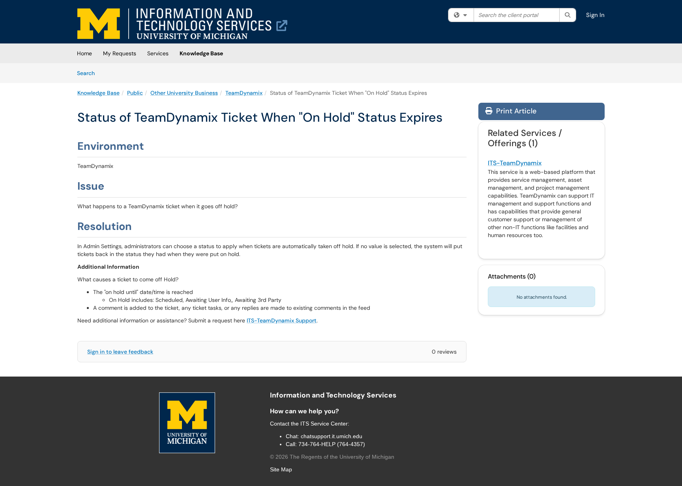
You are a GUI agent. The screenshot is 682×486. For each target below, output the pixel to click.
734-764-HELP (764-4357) (331, 444)
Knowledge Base (201, 53)
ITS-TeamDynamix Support (282, 320)
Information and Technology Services (333, 395)
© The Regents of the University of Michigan (332, 457)
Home (84, 53)
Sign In (595, 15)
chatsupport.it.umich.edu (331, 436)
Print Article (515, 111)
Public (135, 92)
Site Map (281, 469)
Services (158, 53)
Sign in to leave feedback (120, 351)
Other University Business (184, 92)
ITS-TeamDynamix (514, 163)
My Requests (119, 53)
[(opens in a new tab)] (182, 24)
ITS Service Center (324, 423)
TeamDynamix (243, 92)
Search (88, 73)
